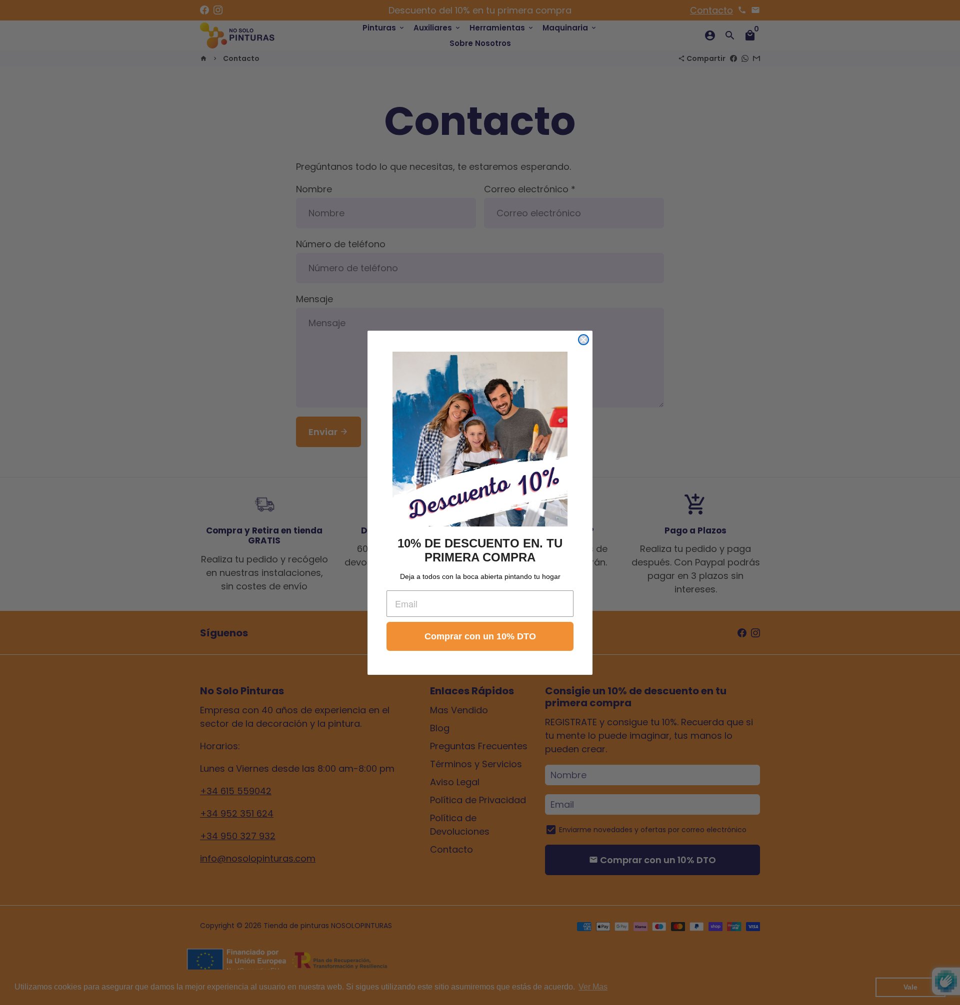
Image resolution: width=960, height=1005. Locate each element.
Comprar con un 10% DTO (480, 636)
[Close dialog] (583, 340)
